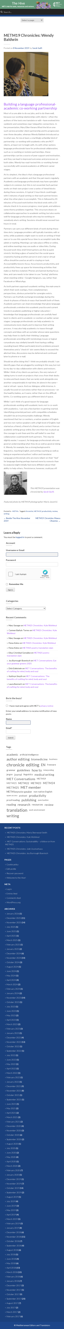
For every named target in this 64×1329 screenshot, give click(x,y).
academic (12, 754)
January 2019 (13, 1228)
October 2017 (13, 1294)
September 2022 (14, 1051)
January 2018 (13, 1281)
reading (11, 804)
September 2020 (14, 1139)
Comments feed (14, 898)
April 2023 (11, 1020)
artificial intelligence (29, 754)
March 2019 (12, 1219)
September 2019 (14, 1192)
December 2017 (14, 1285)
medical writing (44, 774)
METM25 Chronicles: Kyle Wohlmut (40, 625)
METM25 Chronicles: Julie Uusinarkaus (25, 849)
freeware (51, 764)
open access (12, 795)
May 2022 (11, 1064)
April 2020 (11, 1161)
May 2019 (11, 1210)
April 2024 (11, 980)
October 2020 (13, 1135)
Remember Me (16, 584)
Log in (9, 889)
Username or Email (15, 550)
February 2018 (13, 1276)
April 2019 (11, 1214)
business (53, 759)
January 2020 (13, 1174)
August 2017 (12, 1303)
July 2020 (11, 1148)
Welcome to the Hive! (16, 877)
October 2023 (13, 1002)
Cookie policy (12, 864)
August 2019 (12, 1197)
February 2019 (13, 1223)
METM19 (37, 511)
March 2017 (12, 1312)
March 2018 (12, 1272)
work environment (37, 810)
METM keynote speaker (19, 791)
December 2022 (14, 1037)
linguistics (28, 774)
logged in (20, 537)
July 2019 (11, 1201)
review (55, 511)
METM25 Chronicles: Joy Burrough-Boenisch (27, 853)
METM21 (12, 783)
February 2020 (13, 1170)
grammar (11, 770)
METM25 (13, 787)
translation (17, 810)
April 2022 (11, 1068)
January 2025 (13, 949)
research (24, 805)
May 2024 (11, 975)
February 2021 (13, 1121)
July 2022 (11, 1055)
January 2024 (13, 993)
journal (18, 774)
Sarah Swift (37, 48)
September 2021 (14, 1099)
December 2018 (14, 1232)
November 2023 (14, 997)
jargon (10, 774)
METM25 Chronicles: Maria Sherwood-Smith (27, 832)
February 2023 (13, 1028)
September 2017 (14, 1298)
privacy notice (46, 706)
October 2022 (13, 1046)
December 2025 (14, 918)
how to (37, 770)
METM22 (23, 783)
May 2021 (11, 1108)
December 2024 (14, 953)
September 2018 (14, 1245)
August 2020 (12, 1143)
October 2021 (13, 1095)
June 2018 (11, 1259)
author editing (18, 759)
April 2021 (11, 1113)
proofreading (13, 800)
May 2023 (11, 1015)
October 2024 (13, 962)
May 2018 (11, 1263)
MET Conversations (21, 779)
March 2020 (12, 1166)
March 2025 (12, 940)
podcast (23, 795)
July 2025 (11, 927)
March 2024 (12, 984)
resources (37, 804)
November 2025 (14, 922)
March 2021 (12, 1117)
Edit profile (11, 869)
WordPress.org (13, 902)
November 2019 (14, 1183)
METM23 (36, 783)
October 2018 (13, 1241)
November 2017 (14, 1290)
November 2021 (14, 1090)
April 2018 (11, 1267)
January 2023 (13, 1033)
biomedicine (39, 759)
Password (11, 560)
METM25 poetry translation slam (38, 648)
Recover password (15, 873)
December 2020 (14, 1126)
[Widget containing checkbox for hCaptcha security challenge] (28, 574)
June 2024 (11, 971)
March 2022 (12, 1073)
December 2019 (14, 1179)
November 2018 (14, 1236)
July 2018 (11, 1254)
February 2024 (13, 989)
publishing (28, 800)
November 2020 (14, 1130)
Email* (9, 728)
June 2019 (11, 1205)
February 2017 (13, 1316)
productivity (46, 511)
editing (32, 764)
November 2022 (14, 1042)
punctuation (43, 800)
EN (43, 765)
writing (6, 514)
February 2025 (13, 944)
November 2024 (14, 958)
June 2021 (11, 1104)
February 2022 (13, 1077)
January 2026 (13, 913)
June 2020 (11, 1152)
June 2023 (11, 1011)
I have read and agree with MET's (30, 706)
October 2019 (13, 1188)
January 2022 (13, 1082)
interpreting (48, 770)
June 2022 (11, 1059)
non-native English (43, 791)
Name (9, 719)
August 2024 (12, 966)
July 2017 (11, 1307)
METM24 (49, 783)
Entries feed (12, 893)
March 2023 (12, 1024)
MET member (31, 787)
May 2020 (11, 1157)
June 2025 (11, 931)
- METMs (15, 511)
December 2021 (14, 1086)
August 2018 (12, 1250)
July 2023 (11, 1006)
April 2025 (11, 935)
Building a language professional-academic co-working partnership (30, 106)
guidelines (23, 770)
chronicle (29, 511)
